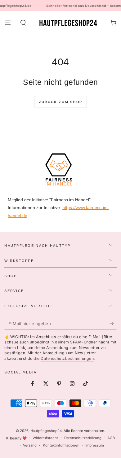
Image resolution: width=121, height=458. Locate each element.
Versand (30, 445)
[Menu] (7, 22)
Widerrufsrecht (45, 438)
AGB (111, 438)
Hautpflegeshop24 (46, 431)
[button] (22, 22)
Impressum (94, 445)
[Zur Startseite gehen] (68, 23)
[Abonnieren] (113, 323)
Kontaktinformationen (61, 445)
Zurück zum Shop (60, 102)
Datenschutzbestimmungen (67, 358)
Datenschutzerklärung (82, 438)
